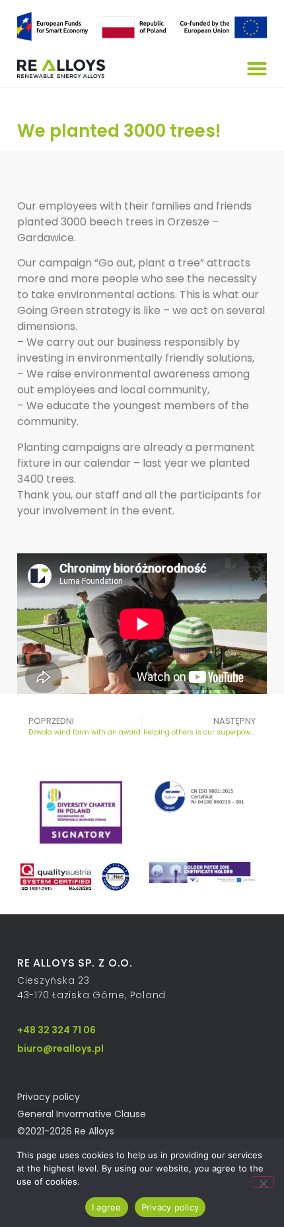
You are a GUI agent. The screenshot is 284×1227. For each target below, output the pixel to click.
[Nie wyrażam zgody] (263, 1182)
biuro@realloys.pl (60, 1048)
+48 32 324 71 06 (56, 1030)
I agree (107, 1207)
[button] (257, 69)
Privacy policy (170, 1207)
